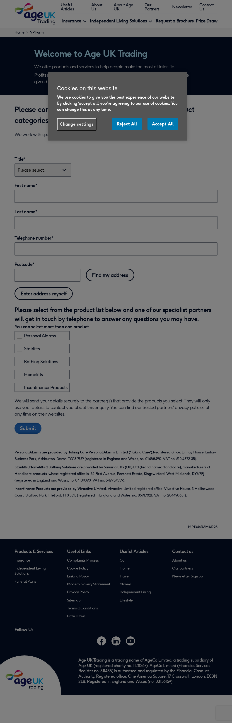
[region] (117, 106)
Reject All (127, 124)
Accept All (163, 124)
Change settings (77, 124)
